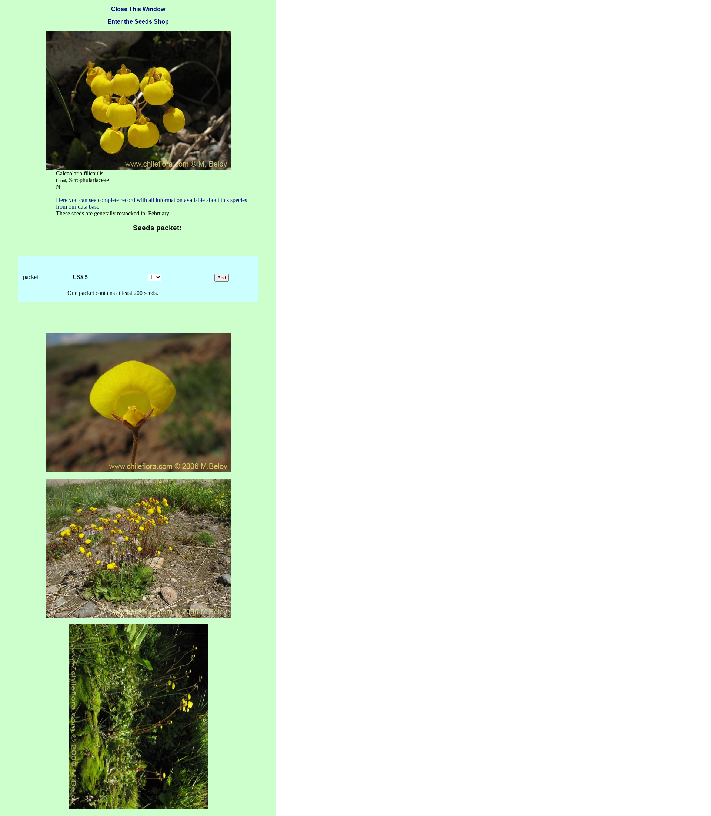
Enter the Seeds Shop (138, 22)
